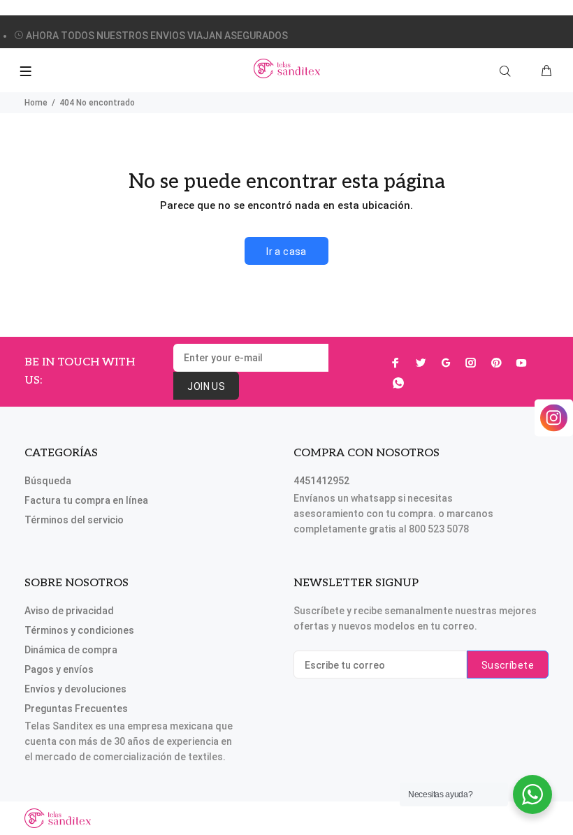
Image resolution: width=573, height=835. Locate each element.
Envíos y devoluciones (75, 689)
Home (36, 103)
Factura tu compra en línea (86, 500)
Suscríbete (507, 665)
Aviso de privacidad (69, 610)
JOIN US (206, 386)
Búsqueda (47, 480)
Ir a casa (286, 251)
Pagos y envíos (59, 669)
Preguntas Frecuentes (76, 708)
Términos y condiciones (79, 630)
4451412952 (321, 480)
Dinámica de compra (70, 649)
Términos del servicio (74, 519)
